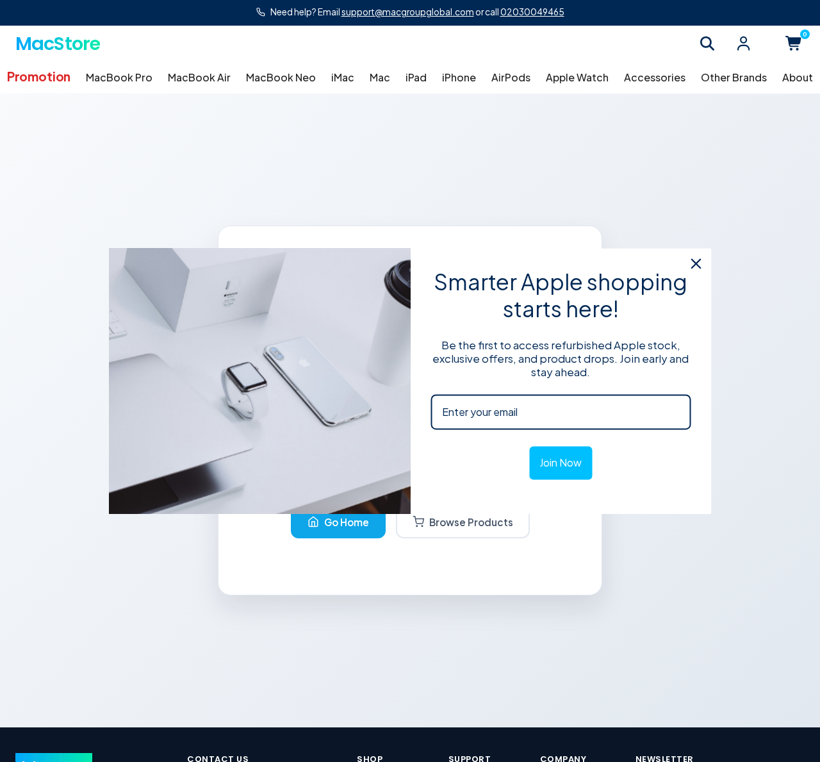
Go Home (346, 522)
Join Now (560, 463)
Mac (380, 77)
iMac (342, 77)
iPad (416, 77)
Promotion (38, 76)
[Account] (743, 43)
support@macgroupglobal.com (407, 11)
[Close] (696, 263)
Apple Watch (577, 77)
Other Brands (734, 77)
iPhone (459, 77)
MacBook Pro (119, 77)
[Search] (707, 43)
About (797, 77)
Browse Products (471, 522)
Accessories (654, 77)
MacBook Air (199, 77)
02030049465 (532, 11)
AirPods (510, 77)
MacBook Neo (281, 77)
